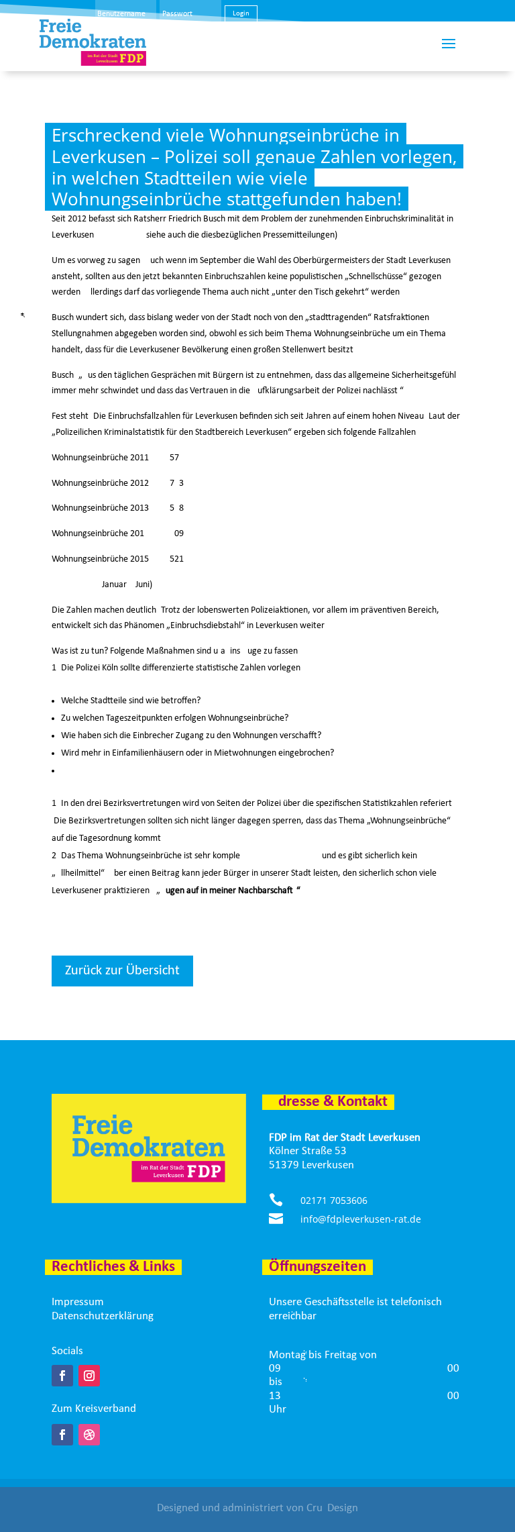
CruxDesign (332, 1508)
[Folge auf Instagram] (89, 1375)
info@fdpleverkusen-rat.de (360, 1219)
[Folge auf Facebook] (62, 1375)
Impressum (78, 1302)
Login (241, 13)
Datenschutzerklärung (103, 1316)
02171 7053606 (333, 1200)
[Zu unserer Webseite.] (89, 1434)
